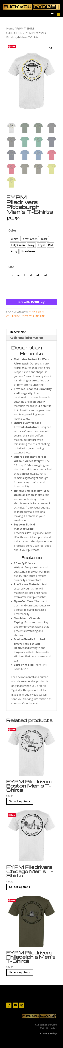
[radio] (14, 238)
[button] (51, 48)
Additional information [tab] (26, 338)
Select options (19, 801)
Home (10, 28)
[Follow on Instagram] (21, 1005)
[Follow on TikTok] (8, 1005)
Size (11, 267)
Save (13, 46)
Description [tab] (18, 332)
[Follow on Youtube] (15, 1005)
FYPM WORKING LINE (33, 316)
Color (12, 230)
